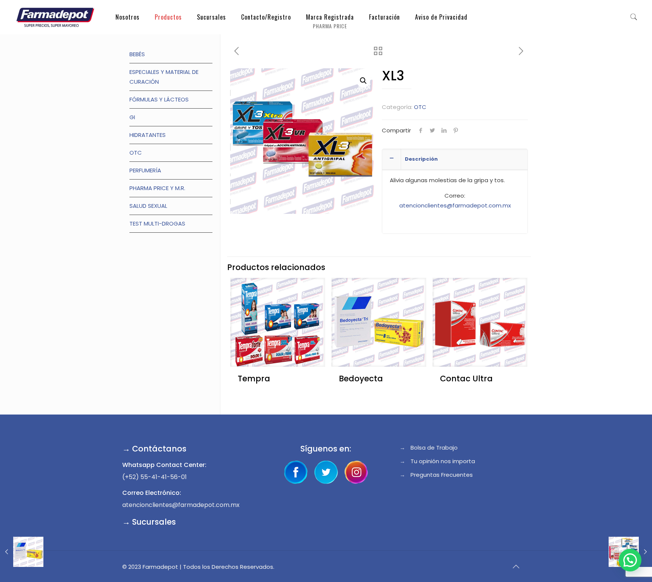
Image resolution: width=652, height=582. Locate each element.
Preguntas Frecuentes (442, 475)
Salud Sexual (148, 206)
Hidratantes (147, 135)
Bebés (137, 54)
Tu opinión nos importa (443, 461)
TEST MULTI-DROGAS (157, 223)
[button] (363, 81)
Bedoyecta (361, 378)
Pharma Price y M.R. (157, 188)
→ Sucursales (149, 521)
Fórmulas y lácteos (159, 99)
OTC (420, 107)
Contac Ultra (466, 378)
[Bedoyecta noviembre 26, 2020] (21, 552)
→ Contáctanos (154, 448)
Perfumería (145, 170)
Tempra (254, 378)
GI (132, 117)
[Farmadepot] (55, 17)
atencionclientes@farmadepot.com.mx (455, 205)
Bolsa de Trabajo (434, 447)
